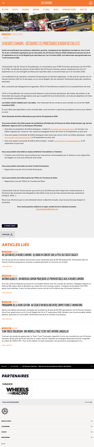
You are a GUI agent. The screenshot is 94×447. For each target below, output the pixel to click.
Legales (3, 432)
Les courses (46, 10)
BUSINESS (56, 10)
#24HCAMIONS (5, 437)
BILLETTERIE (5, 10)
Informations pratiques (69, 10)
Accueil (4, 366)
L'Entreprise (5, 426)
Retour (5, 38)
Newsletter (83, 10)
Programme (25, 10)
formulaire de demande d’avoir (62, 129)
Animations (36, 10)
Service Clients (6, 421)
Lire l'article (7, 266)
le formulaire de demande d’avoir (18, 137)
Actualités (15, 10)
